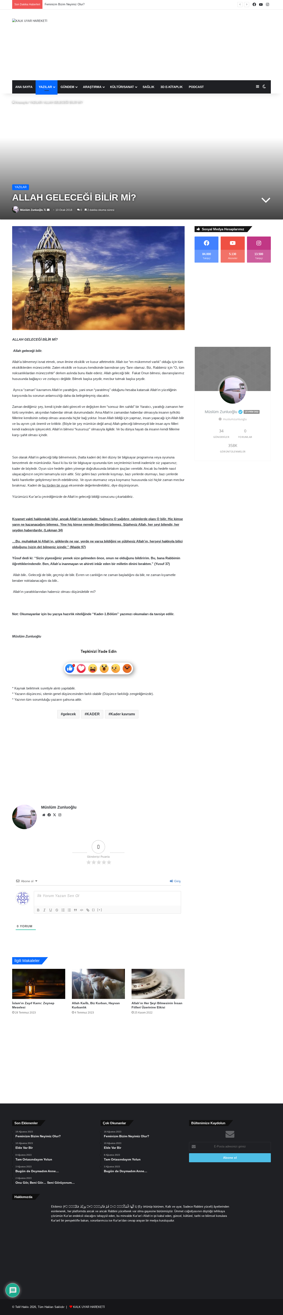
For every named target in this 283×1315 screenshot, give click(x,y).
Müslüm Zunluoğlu (31, 210)
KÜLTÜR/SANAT (122, 87)
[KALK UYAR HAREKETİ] (29, 20)
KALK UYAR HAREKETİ (89, 1307)
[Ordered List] (63, 910)
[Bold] (38, 910)
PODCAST (196, 87)
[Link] (88, 910)
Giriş (177, 881)
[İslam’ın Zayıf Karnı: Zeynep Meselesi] (38, 984)
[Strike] (57, 910)
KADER (93, 714)
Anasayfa (21, 102)
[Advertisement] (186, 45)
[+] (99, 909)
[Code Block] (81, 910)
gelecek (69, 714)
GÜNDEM (67, 87)
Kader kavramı (123, 714)
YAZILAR (45, 87)
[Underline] (51, 910)
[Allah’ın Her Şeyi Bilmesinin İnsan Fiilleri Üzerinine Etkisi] (158, 984)
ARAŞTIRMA (92, 87)
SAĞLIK (148, 87)
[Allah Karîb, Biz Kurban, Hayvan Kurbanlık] (98, 984)
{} (93, 909)
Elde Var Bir (52, 4)
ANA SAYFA (24, 87)
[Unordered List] (69, 910)
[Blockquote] (75, 910)
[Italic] (44, 910)
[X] (54, 815)
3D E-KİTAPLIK (172, 87)
